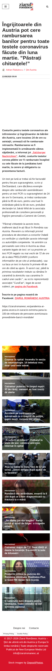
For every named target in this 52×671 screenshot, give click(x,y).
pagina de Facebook (26, 286)
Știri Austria (31, 70)
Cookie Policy (22, 634)
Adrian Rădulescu (14, 70)
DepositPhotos (35, 662)
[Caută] (47, 6)
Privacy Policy (8, 634)
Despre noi (19, 628)
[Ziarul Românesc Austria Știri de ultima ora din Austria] (26, 6)
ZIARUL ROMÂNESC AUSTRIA (32, 298)
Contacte (34, 628)
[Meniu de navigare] (5, 6)
